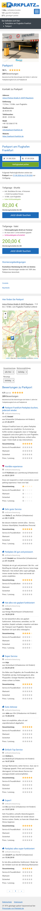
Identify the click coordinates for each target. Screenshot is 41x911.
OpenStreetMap (21, 358)
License (36, 358)
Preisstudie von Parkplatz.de (13, 908)
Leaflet (8, 358)
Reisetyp (6, 377)
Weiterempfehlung (23, 368)
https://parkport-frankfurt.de (13, 136)
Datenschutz (7, 902)
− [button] (5, 317)
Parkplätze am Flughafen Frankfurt (18, 23)
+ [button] (5, 313)
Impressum (18, 902)
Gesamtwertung (9, 368)
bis (23, 175)
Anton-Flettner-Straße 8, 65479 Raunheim (17, 304)
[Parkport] (10, 338)
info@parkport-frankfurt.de (13, 130)
